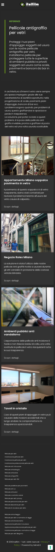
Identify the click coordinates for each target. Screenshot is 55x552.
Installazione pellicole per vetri (15, 460)
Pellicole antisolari (11, 492)
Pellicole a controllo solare (14, 495)
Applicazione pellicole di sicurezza (17, 524)
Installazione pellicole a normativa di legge (20, 530)
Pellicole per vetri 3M (12, 479)
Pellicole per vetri (10, 454)
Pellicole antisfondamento (14, 521)
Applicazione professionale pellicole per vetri (20, 527)
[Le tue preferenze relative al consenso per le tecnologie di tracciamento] (50, 547)
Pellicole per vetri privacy (13, 498)
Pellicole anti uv (10, 489)
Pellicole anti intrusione (13, 466)
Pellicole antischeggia (12, 514)
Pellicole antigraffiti (11, 476)
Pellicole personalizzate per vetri (16, 502)
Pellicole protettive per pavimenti (16, 486)
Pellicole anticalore (11, 473)
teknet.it (37, 545)
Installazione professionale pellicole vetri (19, 463)
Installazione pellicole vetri (14, 457)
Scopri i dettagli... (12, 206)
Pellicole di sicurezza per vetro (15, 508)
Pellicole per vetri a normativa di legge (18, 518)
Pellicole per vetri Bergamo (14, 533)
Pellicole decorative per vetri (14, 505)
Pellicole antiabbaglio (12, 470)
